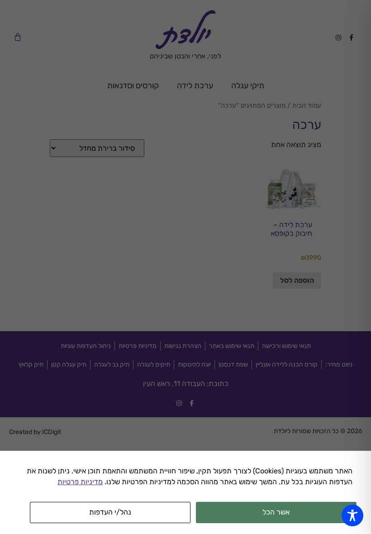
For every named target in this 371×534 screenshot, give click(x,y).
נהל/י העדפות (110, 512)
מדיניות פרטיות (80, 481)
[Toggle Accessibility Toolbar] (352, 515)
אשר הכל (276, 512)
